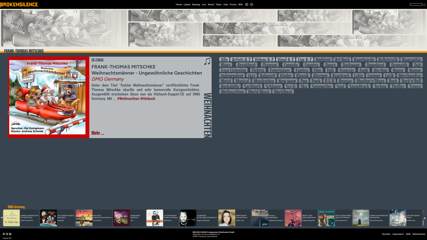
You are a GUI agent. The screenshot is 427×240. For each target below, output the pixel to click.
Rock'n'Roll (411, 80)
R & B (329, 80)
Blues (226, 64)
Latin (358, 75)
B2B (240, 4)
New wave (287, 80)
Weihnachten (232, 91)
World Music (259, 91)
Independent (232, 75)
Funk (364, 70)
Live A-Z (305, 59)
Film (317, 70)
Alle (224, 59)
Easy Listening (233, 70)
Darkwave (351, 64)
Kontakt (386, 234)
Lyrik (389, 75)
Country (311, 64)
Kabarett (267, 75)
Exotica (302, 70)
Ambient (323, 59)
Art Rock (342, 59)
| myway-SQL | (7, 238)
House (398, 70)
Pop (304, 80)
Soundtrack (359, 86)
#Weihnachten (128, 98)
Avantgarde (364, 59)
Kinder (286, 75)
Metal (226, 80)
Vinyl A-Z (286, 59)
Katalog (196, 4)
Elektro (258, 70)
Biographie (411, 59)
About (211, 4)
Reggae (345, 80)
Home (179, 4)
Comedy (291, 64)
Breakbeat (247, 64)
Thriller (398, 86)
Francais (347, 70)
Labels (187, 4)
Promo (233, 4)
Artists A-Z (241, 59)
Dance (330, 64)
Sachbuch (252, 86)
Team (218, 4)
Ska (304, 86)
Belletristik (388, 59)
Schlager (273, 86)
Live (204, 4)
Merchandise (409, 75)
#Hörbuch (147, 98)
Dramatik (399, 64)
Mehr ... (98, 133)
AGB (408, 234)
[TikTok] (7, 234)
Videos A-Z (264, 59)
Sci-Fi (290, 86)
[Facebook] (3, 234)
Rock (393, 80)
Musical (242, 80)
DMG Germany (16, 207)
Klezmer (320, 75)
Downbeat (375, 64)
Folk (330, 70)
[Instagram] (10, 234)
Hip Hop (380, 70)
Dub (417, 64)
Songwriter (322, 86)
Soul (340, 86)
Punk (316, 80)
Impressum (398, 234)
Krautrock (340, 75)
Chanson (270, 64)
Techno (380, 86)
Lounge (374, 75)
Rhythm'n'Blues (370, 80)
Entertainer (280, 70)
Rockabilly (230, 86)
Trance (415, 86)
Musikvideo (264, 80)
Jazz (251, 75)
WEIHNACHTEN (207, 115)
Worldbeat (283, 91)
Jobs (225, 4)
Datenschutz (419, 234)
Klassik (302, 75)
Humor (415, 70)
